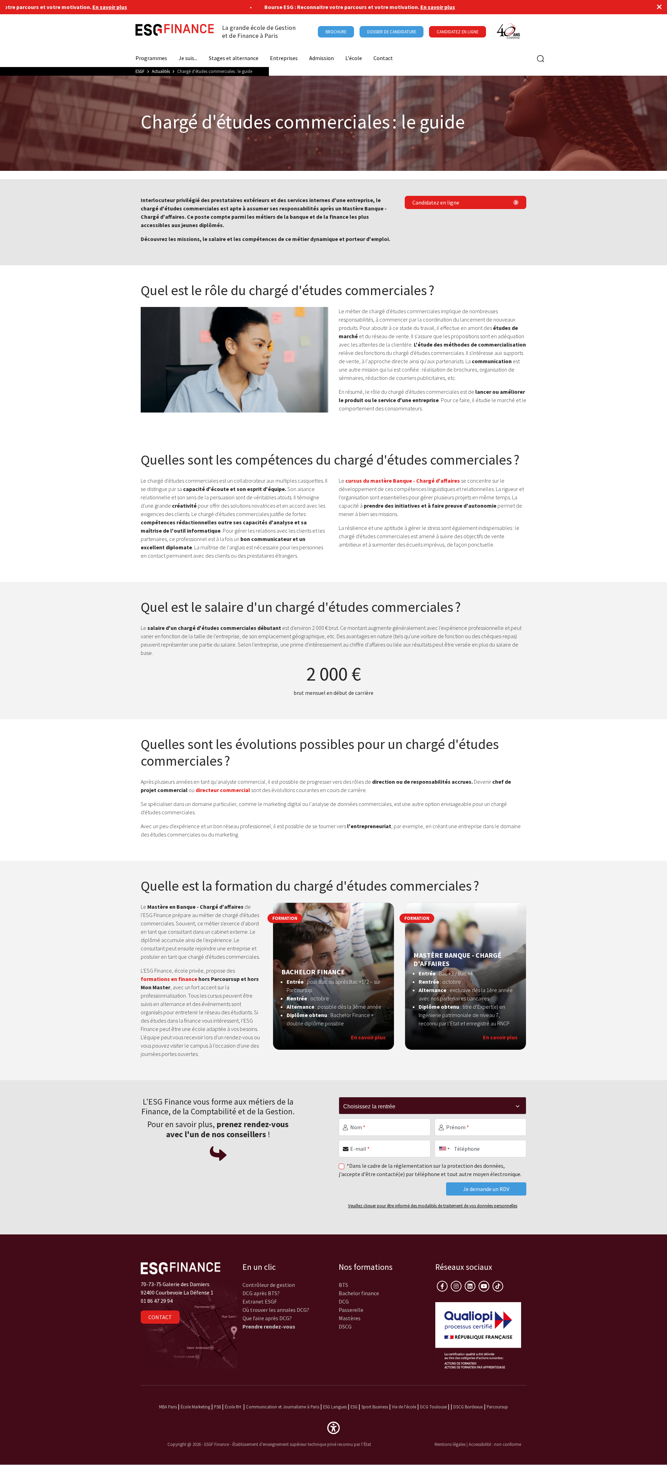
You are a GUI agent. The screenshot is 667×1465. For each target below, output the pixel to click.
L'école (353, 58)
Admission (321, 58)
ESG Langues (335, 1406)
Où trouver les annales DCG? (275, 1309)
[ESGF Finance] (174, 31)
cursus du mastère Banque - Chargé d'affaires (402, 480)
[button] (333, 1427)
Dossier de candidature (391, 31)
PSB (217, 1406)
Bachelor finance (359, 1293)
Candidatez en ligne (435, 202)
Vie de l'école (404, 1406)
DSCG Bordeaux (468, 1406)
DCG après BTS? (261, 1293)
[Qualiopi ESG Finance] (478, 1334)
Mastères (350, 1318)
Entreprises (284, 58)
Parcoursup (497, 1406)
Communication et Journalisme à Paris (282, 1406)
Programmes (151, 58)
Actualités (161, 71)
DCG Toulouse (433, 1406)
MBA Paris (168, 1406)
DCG (344, 1301)
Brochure (336, 31)
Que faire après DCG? (267, 1318)
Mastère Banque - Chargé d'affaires (457, 959)
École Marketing (195, 1406)
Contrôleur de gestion (268, 1284)
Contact (383, 58)
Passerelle (351, 1309)
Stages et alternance (233, 58)
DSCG (345, 1326)
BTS (343, 1284)
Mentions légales (450, 1444)
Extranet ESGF (259, 1301)
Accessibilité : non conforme (495, 1444)
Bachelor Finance (313, 972)
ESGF (140, 71)
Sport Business (375, 1406)
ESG (354, 1406)
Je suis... (188, 58)
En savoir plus (73, 6)
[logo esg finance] (180, 1267)
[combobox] (443, 1148)
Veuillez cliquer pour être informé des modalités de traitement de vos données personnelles (432, 1205)
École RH (233, 1406)
